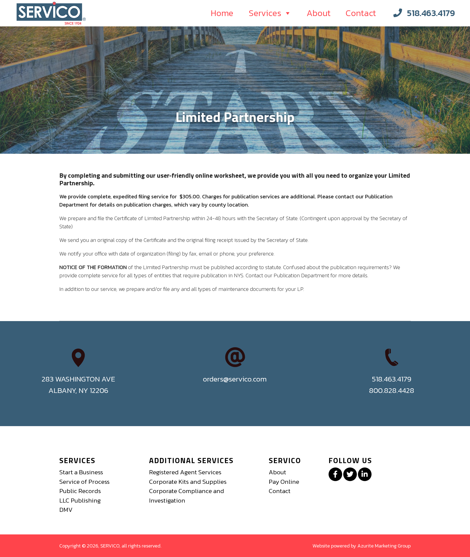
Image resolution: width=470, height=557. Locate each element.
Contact (360, 13)
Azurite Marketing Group (384, 545)
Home (222, 13)
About (318, 13)
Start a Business (81, 472)
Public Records (80, 491)
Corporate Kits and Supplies (188, 481)
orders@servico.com (235, 378)
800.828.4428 (391, 390)
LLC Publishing (80, 500)
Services (265, 13)
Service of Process (84, 481)
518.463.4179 (431, 13)
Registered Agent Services (185, 472)
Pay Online (284, 481)
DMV (66, 509)
